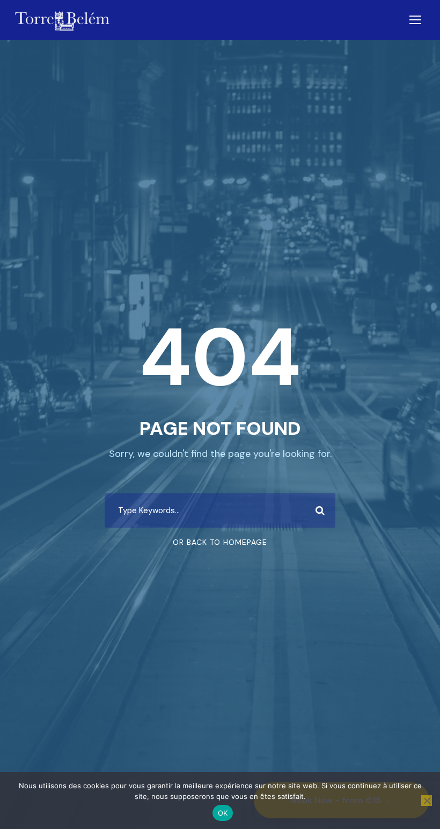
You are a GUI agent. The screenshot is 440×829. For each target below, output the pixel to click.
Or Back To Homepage (220, 542)
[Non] (426, 800)
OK (223, 813)
